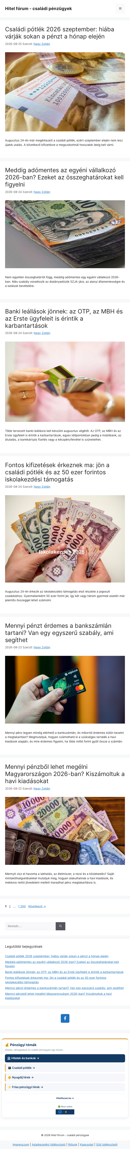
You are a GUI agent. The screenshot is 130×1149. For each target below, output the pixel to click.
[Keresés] (60, 926)
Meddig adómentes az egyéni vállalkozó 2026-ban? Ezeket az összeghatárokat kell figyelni (64, 177)
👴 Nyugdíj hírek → (21, 1077)
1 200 (22, 906)
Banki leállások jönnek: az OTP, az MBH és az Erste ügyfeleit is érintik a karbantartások (64, 318)
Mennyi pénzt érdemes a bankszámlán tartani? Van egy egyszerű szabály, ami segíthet (59, 632)
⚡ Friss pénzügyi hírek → (25, 1087)
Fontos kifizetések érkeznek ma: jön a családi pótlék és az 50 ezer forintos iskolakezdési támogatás (57, 472)
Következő (37, 906)
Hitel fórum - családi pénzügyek (38, 8)
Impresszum (21, 1144)
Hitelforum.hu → (65, 1098)
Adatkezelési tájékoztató (49, 1144)
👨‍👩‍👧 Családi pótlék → (21, 1068)
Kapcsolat (86, 1144)
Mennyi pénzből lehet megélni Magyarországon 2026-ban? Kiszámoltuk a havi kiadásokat (65, 773)
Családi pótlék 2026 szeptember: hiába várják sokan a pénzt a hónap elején (59, 33)
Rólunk (72, 1144)
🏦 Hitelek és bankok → (23, 1058)
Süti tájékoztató (106, 1144)
